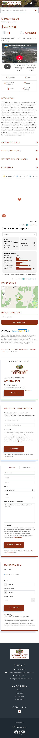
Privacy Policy (18, 441)
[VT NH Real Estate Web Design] (19, 732)
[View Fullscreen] (3, 295)
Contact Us (14, 393)
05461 (5, 352)
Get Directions (19, 322)
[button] (35, 10)
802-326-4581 (27, 3)
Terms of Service (10, 552)
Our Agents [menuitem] (19, 696)
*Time (6, 494)
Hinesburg (32, 349)
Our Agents (28, 390)
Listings (10, 349)
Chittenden (23, 349)
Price (6, 581)
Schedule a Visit (27, 467)
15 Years (16, 574)
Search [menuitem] (19, 690)
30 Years (8, 574)
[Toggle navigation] (35, 3)
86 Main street (21, 677)
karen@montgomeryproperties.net (20, 672)
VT (16, 349)
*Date (6, 487)
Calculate (14, 608)
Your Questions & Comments (13, 501)
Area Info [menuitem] (19, 693)
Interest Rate (8, 596)
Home (3, 349)
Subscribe (14, 449)
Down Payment (9, 588)
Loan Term (7, 569)
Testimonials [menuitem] (19, 699)
